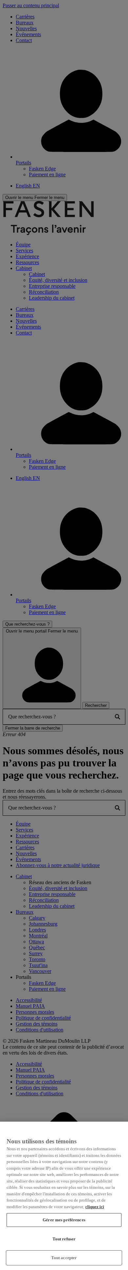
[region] (64, 1196)
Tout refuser (64, 1238)
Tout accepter (64, 1257)
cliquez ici (94, 1206)
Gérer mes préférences (64, 1219)
